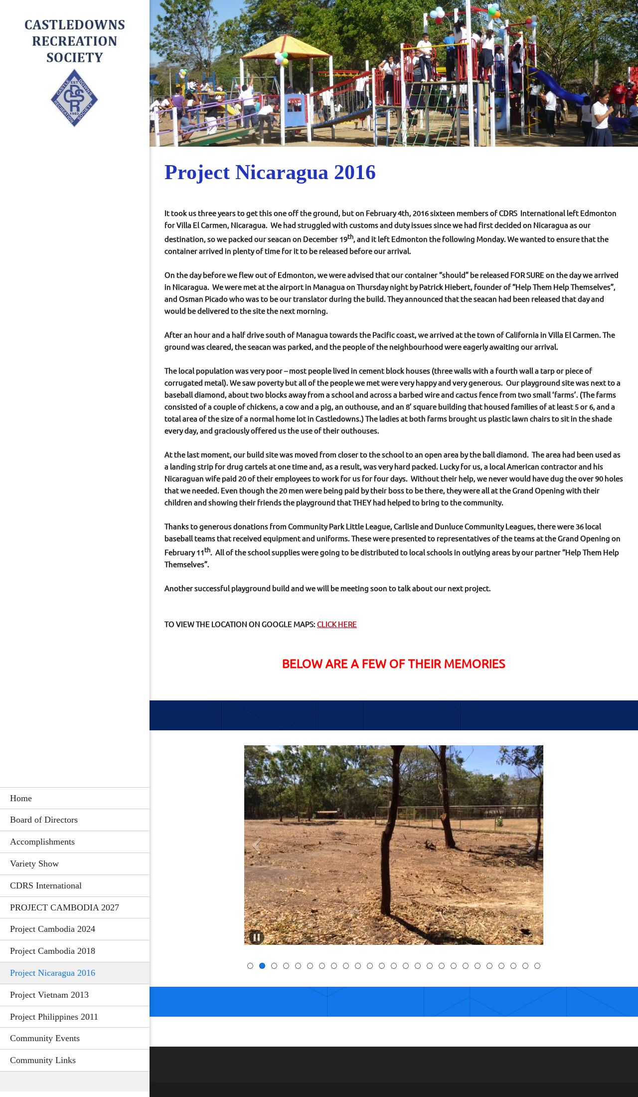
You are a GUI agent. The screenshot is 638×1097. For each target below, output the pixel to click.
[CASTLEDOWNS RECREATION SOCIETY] (75, 78)
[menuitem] (75, 798)
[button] (393, 847)
